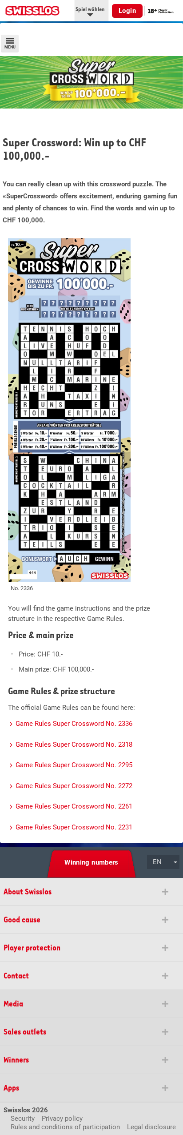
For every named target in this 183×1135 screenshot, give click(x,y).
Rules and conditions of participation (65, 1127)
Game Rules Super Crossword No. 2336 (74, 724)
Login (127, 11)
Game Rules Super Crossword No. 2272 (74, 786)
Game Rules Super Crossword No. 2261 (74, 806)
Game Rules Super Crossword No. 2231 (74, 827)
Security (23, 1119)
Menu (10, 47)
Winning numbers (91, 862)
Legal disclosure (151, 1127)
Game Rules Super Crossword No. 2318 (74, 745)
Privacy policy (62, 1119)
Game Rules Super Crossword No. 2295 (74, 765)
